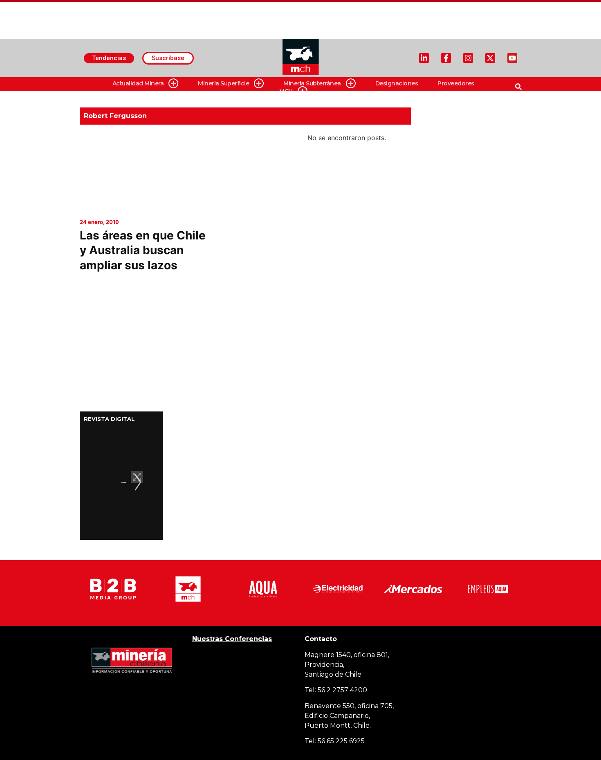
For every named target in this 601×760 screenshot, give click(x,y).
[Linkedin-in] (424, 58)
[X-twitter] (490, 58)
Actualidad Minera (138, 83)
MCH (286, 91)
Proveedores (455, 83)
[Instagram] (468, 58)
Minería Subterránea (312, 83)
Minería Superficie (223, 83)
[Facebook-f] (446, 58)
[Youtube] (512, 58)
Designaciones (396, 83)
